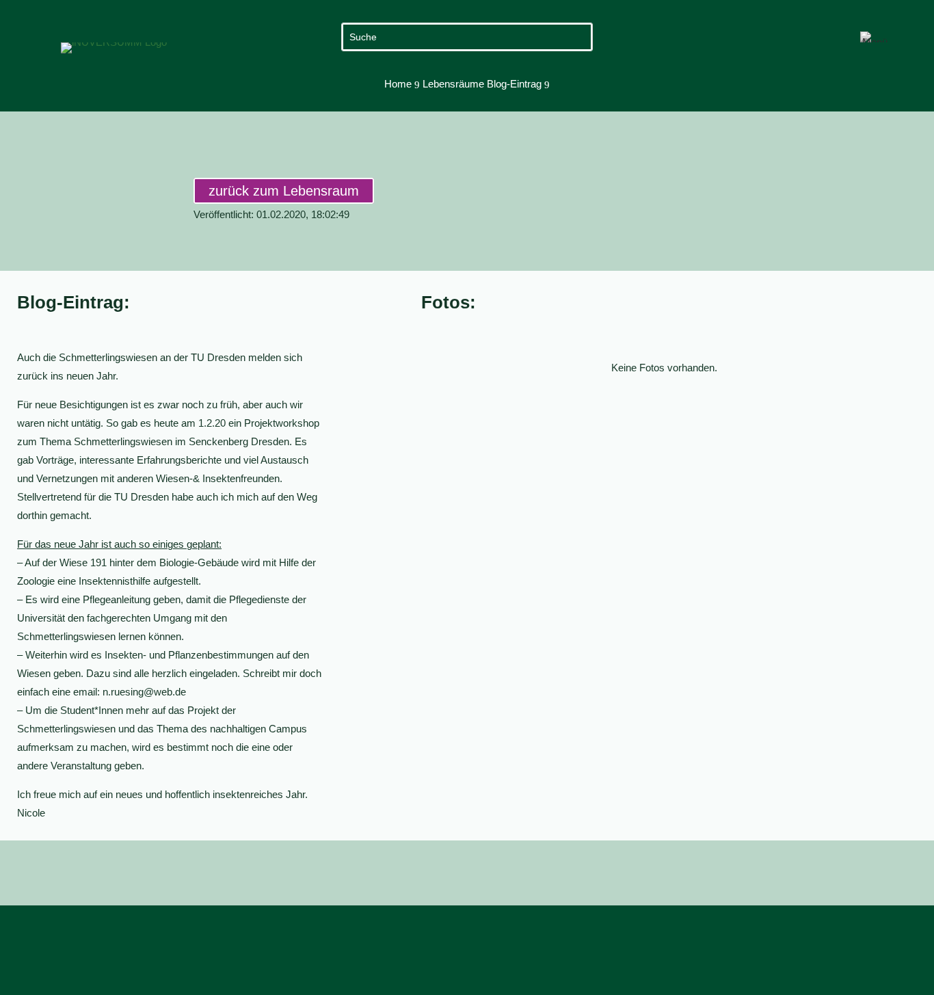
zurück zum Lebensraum (284, 190)
